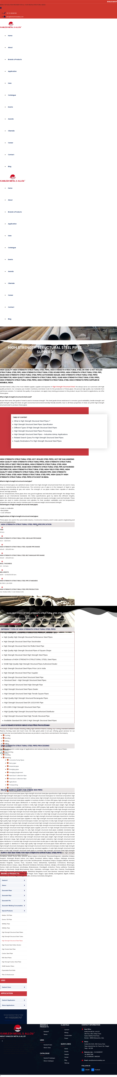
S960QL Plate (6, 928)
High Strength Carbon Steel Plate (11, 962)
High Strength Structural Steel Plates (12, 932)
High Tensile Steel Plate (9, 949)
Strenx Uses (47, 1047)
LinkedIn (87, 1069)
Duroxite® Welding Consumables (12, 905)
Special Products (7, 910)
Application (12, 71)
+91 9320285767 (98, 1052)
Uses (10, 83)
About (10, 47)
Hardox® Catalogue (49, 1058)
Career (10, 143)
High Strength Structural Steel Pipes (12, 940)
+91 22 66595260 (89, 1056)
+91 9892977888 (88, 1054)
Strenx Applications (8, 1005)
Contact (11, 155)
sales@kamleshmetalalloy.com (14, 16)
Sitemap (66, 1063)
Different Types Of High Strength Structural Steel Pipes (35, 428)
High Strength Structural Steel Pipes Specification (33, 424)
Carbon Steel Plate (7, 953)
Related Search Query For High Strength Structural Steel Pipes (38, 438)
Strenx (4, 885)
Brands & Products (15, 59)
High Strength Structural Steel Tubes (12, 936)
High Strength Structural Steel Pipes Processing (33, 431)
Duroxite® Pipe (6, 895)
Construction (68, 1035)
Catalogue (12, 95)
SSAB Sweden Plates (8, 966)
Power (66, 1038)
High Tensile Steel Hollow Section (11, 945)
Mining (66, 1032)
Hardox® (4, 880)
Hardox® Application (8, 1000)
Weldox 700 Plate (7, 915)
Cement (66, 1029)
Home (10, 36)
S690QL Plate (6, 924)
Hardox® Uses (6, 987)
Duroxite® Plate (7, 890)
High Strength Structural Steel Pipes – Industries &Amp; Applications (41, 434)
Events (10, 107)
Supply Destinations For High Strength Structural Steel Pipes (38, 441)
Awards (11, 119)
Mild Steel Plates (7, 957)
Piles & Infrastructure (8, 974)
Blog (9, 166)
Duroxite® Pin (6, 900)
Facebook (97, 1069)
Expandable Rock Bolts (8, 970)
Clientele (11, 131)
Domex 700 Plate (7, 919)
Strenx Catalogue (49, 1061)
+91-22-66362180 (11, 13)
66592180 (97, 1056)
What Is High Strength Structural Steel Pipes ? (32, 421)
